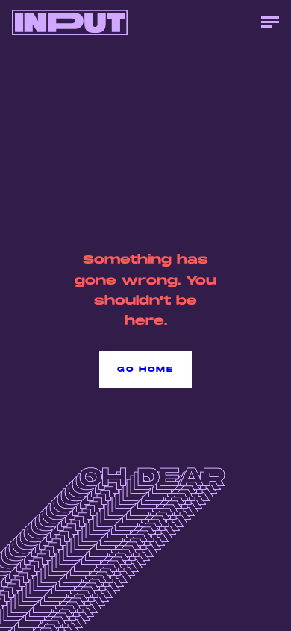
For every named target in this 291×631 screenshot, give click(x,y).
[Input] (70, 22)
